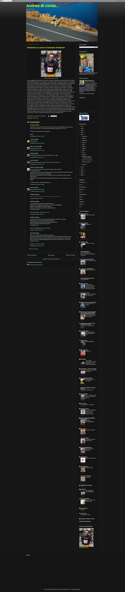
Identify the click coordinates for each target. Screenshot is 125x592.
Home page (51, 255)
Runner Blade (84, 394)
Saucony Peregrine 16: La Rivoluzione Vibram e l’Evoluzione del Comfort (88, 254)
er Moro (32, 139)
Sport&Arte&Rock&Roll (86, 378)
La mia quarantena (84, 279)
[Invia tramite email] (51, 116)
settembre (84, 140)
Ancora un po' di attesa (85, 514)
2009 (82, 173)
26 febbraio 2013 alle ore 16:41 (37, 150)
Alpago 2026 (88, 224)
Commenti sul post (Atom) (53, 259)
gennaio (84, 164)
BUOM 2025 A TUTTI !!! (91, 270)
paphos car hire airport (45, 228)
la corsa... (83, 232)
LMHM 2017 (88, 351)
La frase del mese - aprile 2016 (87, 404)
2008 (82, 175)
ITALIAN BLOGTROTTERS (87, 259)
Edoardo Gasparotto (86, 521)
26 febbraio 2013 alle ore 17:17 (37, 157)
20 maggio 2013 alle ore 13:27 (37, 214)
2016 (82, 128)
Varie (80, 192)
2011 (82, 169)
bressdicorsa (84, 340)
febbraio (84, 154)
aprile (83, 150)
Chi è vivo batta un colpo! (91, 260)
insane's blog (84, 508)
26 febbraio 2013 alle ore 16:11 (37, 143)
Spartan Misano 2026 (90, 214)
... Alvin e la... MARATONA (87, 268)
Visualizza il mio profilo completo (86, 93)
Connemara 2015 (89, 467)
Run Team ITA (84, 349)
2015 (82, 130)
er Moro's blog (84, 242)
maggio (84, 148)
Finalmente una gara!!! (90, 429)
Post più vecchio (70, 255)
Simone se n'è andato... (87, 159)
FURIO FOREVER (85, 498)
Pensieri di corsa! (85, 293)
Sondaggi (81, 201)
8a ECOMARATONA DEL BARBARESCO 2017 (90, 333)
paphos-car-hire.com (44, 212)
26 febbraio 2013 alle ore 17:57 (37, 164)
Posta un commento (33, 248)
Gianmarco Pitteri (34, 167)
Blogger (78, 589)
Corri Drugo (83, 513)
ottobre (83, 138)
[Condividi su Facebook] (55, 116)
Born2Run (83, 489)
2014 (82, 132)
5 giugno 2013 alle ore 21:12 (36, 230)
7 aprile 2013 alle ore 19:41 (36, 198)
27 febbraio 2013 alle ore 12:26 (37, 191)
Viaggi (80, 199)
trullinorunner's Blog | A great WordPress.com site (88, 324)
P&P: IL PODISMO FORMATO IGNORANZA (88, 419)
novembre (84, 136)
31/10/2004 (88, 477)
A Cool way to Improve (39, 243)
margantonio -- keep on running (88, 368)
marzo (83, 152)
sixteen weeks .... (85, 213)
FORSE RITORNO (90, 341)
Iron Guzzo (83, 428)
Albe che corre (33, 146)
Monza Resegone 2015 (91, 458)
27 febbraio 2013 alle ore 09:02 (37, 184)
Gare (80, 184)
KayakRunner (84, 457)
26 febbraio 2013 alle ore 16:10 (37, 136)
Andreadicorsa (90, 80)
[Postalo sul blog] (52, 116)
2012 (82, 167)
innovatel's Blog (85, 438)
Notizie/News (82, 187)
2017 (82, 126)
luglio (83, 144)
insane (31, 160)
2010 (82, 171)
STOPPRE (83, 359)
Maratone (81, 189)
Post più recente (31, 255)
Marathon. (83, 509)
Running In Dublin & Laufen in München (88, 388)
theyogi (32, 153)
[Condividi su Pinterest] (56, 116)
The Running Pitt (85, 251)
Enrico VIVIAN (84, 223)
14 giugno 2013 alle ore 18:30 (37, 245)
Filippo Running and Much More (88, 302)
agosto (83, 142)
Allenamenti (35, 118)
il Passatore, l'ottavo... (90, 243)
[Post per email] (49, 116)
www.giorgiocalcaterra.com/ (87, 278)
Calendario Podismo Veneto (87, 518)
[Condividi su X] (53, 116)
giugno (83, 146)
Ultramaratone (82, 194)
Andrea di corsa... (42, 5)
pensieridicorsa (84, 466)
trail (80, 206)
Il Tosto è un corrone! (86, 475)
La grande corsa (85, 331)
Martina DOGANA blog (86, 447)
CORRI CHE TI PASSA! (86, 485)
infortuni (81, 204)
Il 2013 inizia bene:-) (86, 161)
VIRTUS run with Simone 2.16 (87, 389)
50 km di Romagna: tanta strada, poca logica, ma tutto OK (91, 396)
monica (32, 187)
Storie (80, 196)
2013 (82, 134)
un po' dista (83, 403)
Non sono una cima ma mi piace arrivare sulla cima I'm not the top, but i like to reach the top (88, 313)
